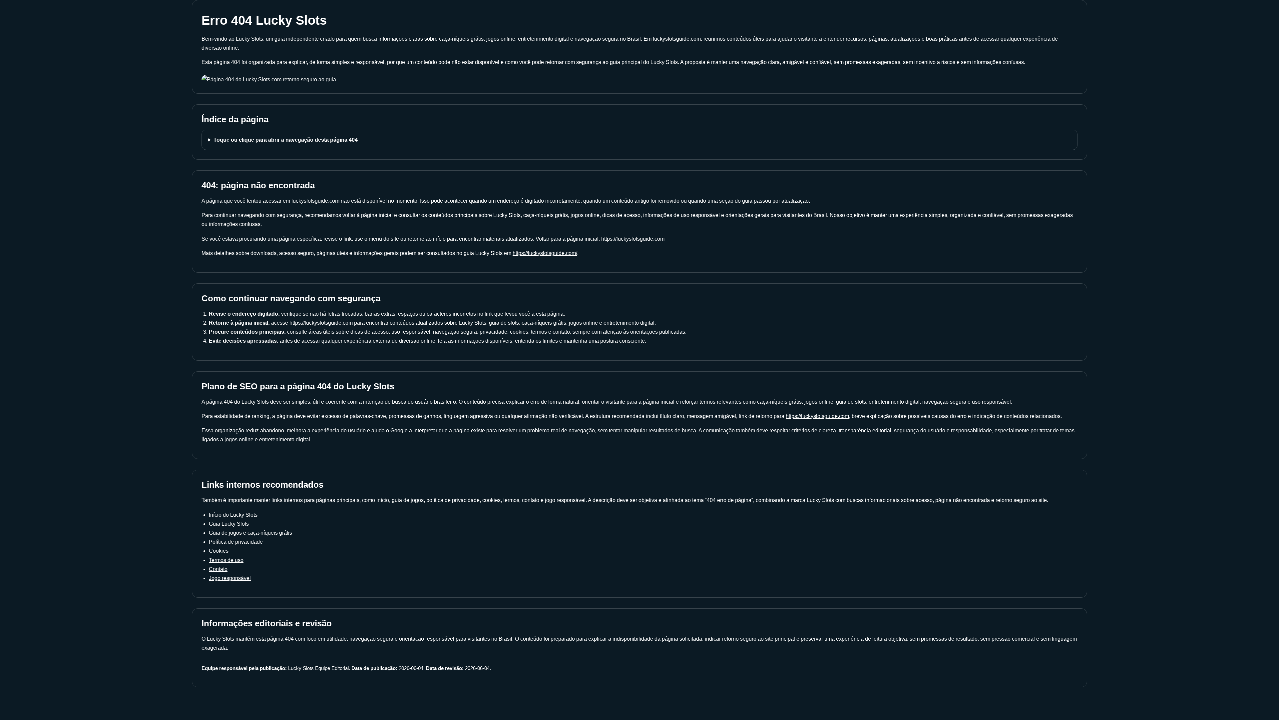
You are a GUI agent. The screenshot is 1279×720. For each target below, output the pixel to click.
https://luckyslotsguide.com (632, 239)
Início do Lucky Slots (233, 515)
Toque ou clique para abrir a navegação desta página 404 (285, 140)
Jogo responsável (230, 578)
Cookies (218, 551)
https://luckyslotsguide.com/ (545, 253)
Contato (218, 569)
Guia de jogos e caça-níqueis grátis (250, 533)
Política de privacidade (236, 542)
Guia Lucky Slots (229, 524)
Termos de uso (226, 560)
